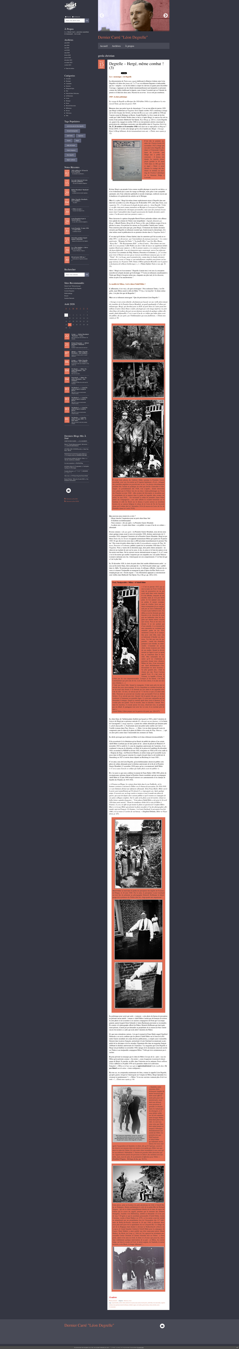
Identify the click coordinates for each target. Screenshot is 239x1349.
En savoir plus (140, 1347)
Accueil (104, 45)
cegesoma (80, 135)
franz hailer (158, 1302)
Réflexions (69, 108)
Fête (67, 91)
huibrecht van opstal (130, 1302)
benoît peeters (144, 1302)
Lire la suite (77, 34)
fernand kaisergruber (72, 131)
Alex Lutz (66, 475)
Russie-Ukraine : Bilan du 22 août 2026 (74, 479)
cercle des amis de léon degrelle (75, 126)
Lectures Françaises (69, 291)
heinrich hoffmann (124, 1305)
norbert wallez (122, 1302)
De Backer (75, 369)
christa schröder (152, 1305)
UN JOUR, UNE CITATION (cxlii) (72, 449)
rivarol (68, 140)
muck (158, 1305)
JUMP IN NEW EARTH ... (70, 441)
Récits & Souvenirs (71, 105)
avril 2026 (67, 50)
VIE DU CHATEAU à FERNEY (72, 460)
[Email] (68, 490)
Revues (68, 110)
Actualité (68, 78)
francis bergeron (71, 150)
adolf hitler (70, 135)
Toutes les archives (70, 68)
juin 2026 (66, 45)
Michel (74, 352)
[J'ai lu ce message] (237, 1347)
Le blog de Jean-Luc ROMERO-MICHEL (76, 455)
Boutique (68, 81)
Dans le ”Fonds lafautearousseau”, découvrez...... (76, 444)
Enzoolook (75, 378)
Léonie (74, 334)
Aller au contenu (6, 2)
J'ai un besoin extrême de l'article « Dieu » (75, 458)
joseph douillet (115, 1302)
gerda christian (145, 1305)
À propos (129, 45)
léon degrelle (70, 155)
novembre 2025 (68, 62)
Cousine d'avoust (68, 471)
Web (67, 115)
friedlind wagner (132, 1305)
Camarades (69, 83)
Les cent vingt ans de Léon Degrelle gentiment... (79, 180)
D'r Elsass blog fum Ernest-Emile (80, 475)
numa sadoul (138, 1302)
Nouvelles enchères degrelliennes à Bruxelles (79, 238)
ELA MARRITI (83, 441)
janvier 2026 (67, 57)
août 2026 (67, 43)
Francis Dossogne (77, 343)
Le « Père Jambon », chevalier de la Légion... (80, 248)
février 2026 (67, 55)
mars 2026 (67, 52)
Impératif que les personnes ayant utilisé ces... (75, 453)
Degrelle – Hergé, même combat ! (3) (136, 65)
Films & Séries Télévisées (72, 93)
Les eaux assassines (69, 463)
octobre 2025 (67, 65)
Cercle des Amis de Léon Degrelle (72, 288)
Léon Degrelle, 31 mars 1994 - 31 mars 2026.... (80, 229)
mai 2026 (66, 47)
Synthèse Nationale (69, 298)
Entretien (68, 86)
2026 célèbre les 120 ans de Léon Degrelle (80, 171)
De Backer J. (75, 387)
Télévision (68, 113)
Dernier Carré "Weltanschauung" (72, 286)
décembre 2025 (68, 60)
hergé (77, 140)
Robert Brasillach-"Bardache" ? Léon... (80, 190)
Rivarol (66, 296)
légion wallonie (71, 160)
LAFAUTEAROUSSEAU (72, 445)
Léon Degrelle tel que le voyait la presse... (79, 219)
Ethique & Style (70, 88)
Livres (67, 98)
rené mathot (139, 1305)
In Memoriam (69, 96)
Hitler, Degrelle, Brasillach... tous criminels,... (80, 200)
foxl (154, 1302)
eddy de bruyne (71, 145)
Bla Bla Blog (79, 463)
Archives (116, 45)
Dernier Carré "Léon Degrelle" (123, 37)
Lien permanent (113, 1300)
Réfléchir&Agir (68, 293)
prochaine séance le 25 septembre (72, 466)
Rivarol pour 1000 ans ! (79, 257)
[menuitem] (104, 46)
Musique (68, 101)
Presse (67, 103)
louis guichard (116, 1305)
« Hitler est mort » (77, 209)
